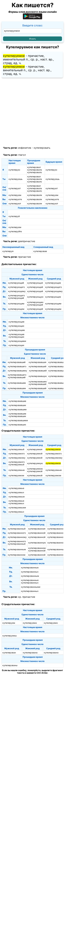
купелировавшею (38, 381)
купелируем (15, 195)
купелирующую (35, 296)
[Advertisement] (32, 112)
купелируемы (9, 635)
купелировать (42, 147)
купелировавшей (37, 366)
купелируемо (51, 623)
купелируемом (16, 475)
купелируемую (35, 463)
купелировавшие (17, 401)
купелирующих (16, 326)
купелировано (51, 652)
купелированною (37, 548)
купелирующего (16, 287)
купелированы (10, 665)
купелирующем (16, 309)
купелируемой (34, 453)
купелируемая (34, 449)
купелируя (7, 251)
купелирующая (35, 283)
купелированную (37, 542)
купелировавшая (37, 362)
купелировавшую (38, 376)
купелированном (16, 554)
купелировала (34, 169)
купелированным (17, 549)
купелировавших (17, 405)
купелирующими (17, 341)
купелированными (30, 587)
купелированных (30, 571)
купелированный (16, 528)
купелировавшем (17, 388)
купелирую (14, 169)
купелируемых (16, 492)
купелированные (30, 567)
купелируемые (16, 488)
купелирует (15, 188)
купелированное (56, 528)
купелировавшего (17, 366)
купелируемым (17, 470)
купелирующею (35, 302)
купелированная (36, 528)
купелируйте (15, 231)
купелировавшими (18, 420)
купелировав (40, 251)
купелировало (34, 172)
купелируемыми (17, 507)
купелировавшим (17, 383)
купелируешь (16, 179)
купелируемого (17, 453)
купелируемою (35, 468)
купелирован (9, 652)
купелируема (30, 623)
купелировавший (16, 362)
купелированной (36, 533)
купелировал (34, 167)
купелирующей (35, 287)
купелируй (14, 216)
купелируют (15, 203)
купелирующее (53, 283)
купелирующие (16, 321)
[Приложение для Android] (32, 18)
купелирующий (16, 283)
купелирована (30, 652)
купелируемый (16, 449)
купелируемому (17, 457)
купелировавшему (17, 370)
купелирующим (16, 303)
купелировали (34, 195)
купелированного (17, 533)
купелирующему (17, 291)
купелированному (17, 537)
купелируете (15, 199)
